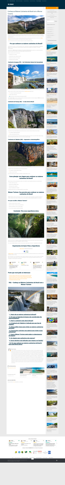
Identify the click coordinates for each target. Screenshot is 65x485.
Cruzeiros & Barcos (50, 27)
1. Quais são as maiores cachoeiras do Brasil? (22, 314)
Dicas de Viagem (49, 31)
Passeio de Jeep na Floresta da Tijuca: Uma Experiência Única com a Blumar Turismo (52, 408)
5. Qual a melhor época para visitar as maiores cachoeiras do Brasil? (26, 327)
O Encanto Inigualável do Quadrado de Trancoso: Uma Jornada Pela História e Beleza (52, 419)
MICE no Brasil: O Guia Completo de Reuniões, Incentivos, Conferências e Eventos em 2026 (52, 314)
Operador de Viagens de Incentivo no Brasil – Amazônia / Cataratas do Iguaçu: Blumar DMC (20, 277)
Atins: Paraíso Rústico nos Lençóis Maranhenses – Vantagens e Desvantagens (52, 105)
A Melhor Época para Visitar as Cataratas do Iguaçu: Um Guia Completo (18, 278)
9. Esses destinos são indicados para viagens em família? (26, 340)
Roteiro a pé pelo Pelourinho (51, 159)
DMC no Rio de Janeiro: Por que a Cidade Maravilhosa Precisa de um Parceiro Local (52, 337)
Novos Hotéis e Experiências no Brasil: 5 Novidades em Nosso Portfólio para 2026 (51, 53)
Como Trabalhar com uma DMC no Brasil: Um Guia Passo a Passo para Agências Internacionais (52, 268)
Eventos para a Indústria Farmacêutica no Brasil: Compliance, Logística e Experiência (52, 224)
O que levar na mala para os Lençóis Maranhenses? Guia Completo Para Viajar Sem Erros (52, 397)
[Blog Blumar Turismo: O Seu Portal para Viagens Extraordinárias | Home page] (11, 4)
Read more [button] (11, 268)
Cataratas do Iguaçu (27, 91)
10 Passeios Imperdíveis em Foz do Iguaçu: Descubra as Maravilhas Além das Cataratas (20, 276)
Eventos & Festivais (50, 33)
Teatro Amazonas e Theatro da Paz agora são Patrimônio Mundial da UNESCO (52, 74)
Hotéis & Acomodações (50, 35)
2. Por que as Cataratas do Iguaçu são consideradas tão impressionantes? (25, 317)
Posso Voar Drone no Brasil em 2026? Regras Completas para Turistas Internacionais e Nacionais (52, 257)
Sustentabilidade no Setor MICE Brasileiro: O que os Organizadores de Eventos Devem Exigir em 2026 (52, 280)
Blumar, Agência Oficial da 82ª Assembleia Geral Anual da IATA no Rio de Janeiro (52, 202)
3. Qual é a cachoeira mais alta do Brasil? (21, 320)
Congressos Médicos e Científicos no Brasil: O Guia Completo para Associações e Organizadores (52, 235)
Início (12, 457)
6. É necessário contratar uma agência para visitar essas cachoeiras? (26, 331)
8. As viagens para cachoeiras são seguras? (22, 338)
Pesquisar (56, 21)
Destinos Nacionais (50, 29)
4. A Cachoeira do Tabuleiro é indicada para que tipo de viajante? (25, 323)
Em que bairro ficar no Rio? (12, 374)
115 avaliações (40, 447)
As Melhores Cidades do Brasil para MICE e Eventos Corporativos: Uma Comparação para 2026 (52, 359)
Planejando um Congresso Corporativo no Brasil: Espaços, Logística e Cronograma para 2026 (52, 348)
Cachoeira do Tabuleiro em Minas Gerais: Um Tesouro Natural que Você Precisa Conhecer (20, 275)
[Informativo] (56, 7)
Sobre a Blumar (51, 457)
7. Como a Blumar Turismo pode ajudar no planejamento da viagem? (25, 335)
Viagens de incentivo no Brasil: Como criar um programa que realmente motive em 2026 (51, 291)
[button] (43, 265)
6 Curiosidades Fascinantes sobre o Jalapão (14, 279)
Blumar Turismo (22, 248)
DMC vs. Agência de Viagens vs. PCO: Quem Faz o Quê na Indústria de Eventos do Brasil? (52, 246)
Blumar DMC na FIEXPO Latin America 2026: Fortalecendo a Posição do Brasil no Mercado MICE (52, 213)
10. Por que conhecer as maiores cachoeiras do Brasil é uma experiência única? (25, 343)
